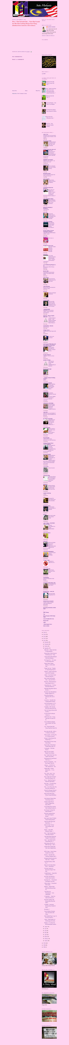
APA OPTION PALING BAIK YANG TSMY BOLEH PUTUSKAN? (51, 225)
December (47, 642)
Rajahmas (45, 484)
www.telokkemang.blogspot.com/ (49, 265)
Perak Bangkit (46, 437)
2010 (44, 943)
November (47, 644)
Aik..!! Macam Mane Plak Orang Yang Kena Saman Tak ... (50, 728)
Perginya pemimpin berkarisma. (52, 293)
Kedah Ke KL (46, 165)
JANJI (44, 379)
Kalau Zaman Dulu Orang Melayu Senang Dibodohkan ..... (50, 795)
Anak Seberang (46, 286)
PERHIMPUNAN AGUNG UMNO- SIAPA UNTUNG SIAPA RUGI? (48, 311)
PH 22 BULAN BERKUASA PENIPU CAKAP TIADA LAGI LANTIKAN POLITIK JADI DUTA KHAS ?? (49, 192)
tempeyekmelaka (46, 427)
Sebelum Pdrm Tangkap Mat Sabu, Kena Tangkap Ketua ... (50, 848)
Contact (44, 494)
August (46, 926)
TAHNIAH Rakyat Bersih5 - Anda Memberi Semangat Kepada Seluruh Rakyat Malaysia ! (52, 320)
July (45, 928)
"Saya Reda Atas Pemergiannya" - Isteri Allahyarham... (49, 893)
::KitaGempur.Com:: (47, 624)
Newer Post (14, 90)
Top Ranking (46, 577)
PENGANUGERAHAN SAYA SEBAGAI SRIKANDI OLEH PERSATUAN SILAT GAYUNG (49, 545)
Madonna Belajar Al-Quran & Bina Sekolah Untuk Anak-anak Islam (52, 487)
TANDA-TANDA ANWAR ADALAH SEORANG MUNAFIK (48, 603)
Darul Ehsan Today (47, 141)
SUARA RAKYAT (47, 354)
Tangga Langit (46, 560)
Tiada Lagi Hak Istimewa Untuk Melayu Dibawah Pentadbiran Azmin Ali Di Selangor (52, 304)
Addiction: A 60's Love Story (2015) (48, 356)
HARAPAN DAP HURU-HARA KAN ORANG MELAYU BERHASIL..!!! (52, 422)
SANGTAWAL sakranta (48, 325)
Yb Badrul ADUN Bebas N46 (49, 582)
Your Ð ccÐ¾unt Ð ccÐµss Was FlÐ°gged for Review (49, 175)
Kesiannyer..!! (47, 909)
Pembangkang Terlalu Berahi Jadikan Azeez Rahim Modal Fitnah (48, 273)
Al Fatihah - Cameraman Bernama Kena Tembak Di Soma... (50, 906)
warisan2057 (45, 466)
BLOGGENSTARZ (47, 369)
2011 (44, 640)
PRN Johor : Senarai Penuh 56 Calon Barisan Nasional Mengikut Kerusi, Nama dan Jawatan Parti (49, 153)
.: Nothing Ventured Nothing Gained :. (49, 378)
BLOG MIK (46, 271)
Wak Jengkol (46, 277)
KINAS (44, 514)
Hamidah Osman (46, 505)
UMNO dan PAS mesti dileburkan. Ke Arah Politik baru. (49, 439)
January (46, 940)
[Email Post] (31, 51)
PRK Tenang (46, 612)
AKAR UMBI (46, 300)
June (46, 930)
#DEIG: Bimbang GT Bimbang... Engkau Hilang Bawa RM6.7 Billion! (52, 386)
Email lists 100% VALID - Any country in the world (49, 161)
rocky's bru (45, 134)
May (46, 932)
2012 (44, 638)
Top (44, 614)
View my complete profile (48, 35)
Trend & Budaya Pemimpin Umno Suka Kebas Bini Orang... (49, 913)
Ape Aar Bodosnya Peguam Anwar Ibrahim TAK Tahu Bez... (50, 723)
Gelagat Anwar (46, 330)
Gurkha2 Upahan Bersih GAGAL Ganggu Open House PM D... (49, 803)
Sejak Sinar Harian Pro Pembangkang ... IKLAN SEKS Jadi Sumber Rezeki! (52, 479)
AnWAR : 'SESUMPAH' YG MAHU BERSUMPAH (52, 527)
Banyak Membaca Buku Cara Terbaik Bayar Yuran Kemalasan (52, 201)
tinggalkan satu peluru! (48, 159)
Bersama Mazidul (47, 454)
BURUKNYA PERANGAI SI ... (52, 562)
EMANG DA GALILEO (48, 601)
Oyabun (45, 335)
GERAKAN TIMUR (47, 383)
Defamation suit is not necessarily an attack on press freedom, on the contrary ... (49, 136)
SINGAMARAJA (46, 532)
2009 (44, 945)
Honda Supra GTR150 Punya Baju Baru (48, 267)
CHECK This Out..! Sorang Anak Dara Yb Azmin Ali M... (49, 718)
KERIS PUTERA (47, 360)
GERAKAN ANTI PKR (48, 403)
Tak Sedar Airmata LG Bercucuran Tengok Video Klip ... (49, 870)
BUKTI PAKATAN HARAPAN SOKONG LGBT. (49, 288)
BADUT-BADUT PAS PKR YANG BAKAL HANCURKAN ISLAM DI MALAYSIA (49, 431)
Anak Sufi (45, 412)
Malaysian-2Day (46, 475)
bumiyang (45, 254)
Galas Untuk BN (46, 568)
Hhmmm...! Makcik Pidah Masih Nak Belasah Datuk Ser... (49, 888)
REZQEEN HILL (47, 173)
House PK (45, 212)
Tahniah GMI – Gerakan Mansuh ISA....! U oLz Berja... (49, 770)
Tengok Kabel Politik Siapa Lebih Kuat (49, 331)
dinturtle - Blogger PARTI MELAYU (48, 316)
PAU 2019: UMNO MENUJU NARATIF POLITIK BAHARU (52, 249)
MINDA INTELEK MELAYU (49, 149)
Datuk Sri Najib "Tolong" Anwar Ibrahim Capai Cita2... (49, 826)
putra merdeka (46, 179)
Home (26, 90)
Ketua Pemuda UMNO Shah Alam (49, 616)
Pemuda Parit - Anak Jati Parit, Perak (48, 592)
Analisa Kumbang (47, 493)
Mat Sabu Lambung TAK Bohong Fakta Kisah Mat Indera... (49, 901)
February (46, 938)
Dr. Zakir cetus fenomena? (51, 337)
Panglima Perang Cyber (48, 245)
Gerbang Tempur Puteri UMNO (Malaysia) (48, 443)
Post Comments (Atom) (22, 93)
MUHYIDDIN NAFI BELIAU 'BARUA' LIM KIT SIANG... (52, 349)
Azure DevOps (46, 209)
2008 (44, 947)
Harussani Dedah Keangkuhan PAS (52, 594)
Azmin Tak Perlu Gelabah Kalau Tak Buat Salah (52, 280)
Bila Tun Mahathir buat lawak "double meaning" (52, 167)
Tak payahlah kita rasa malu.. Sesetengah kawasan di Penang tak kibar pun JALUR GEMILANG (49, 448)
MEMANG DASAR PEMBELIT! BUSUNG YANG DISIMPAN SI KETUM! (49, 414)
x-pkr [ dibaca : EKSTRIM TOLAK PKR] (49, 523)
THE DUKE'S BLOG (47, 221)
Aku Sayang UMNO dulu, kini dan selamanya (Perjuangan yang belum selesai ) (49, 345)
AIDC (44, 622)
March (46, 936)
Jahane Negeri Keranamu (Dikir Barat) (52, 571)
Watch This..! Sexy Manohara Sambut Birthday (49, 125)
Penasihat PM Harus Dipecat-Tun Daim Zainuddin (52, 499)
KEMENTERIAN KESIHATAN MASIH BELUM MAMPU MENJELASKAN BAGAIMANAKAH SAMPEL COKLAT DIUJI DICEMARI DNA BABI (49, 459)
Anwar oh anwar (52, 467)
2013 (44, 636)
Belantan (45, 291)
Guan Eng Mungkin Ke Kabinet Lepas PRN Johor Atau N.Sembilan (52, 143)
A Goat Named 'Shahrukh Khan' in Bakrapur (52, 508)
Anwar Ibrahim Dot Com (48, 618)
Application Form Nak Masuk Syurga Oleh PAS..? (49, 83)
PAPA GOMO (46, 626)
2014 (44, 634)
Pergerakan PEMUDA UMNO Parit (49, 608)
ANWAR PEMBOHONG (48, 551)
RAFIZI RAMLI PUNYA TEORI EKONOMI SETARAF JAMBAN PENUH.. (52, 407)
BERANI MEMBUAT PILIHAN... (47, 208)
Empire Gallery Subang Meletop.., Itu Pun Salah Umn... (49, 665)
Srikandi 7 (45, 541)
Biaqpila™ (45, 237)
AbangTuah (45, 392)
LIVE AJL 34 (51, 238)
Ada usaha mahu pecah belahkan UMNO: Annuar (49, 233)
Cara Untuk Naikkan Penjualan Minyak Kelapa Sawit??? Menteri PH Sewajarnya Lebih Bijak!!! (49, 258)
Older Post (38, 90)
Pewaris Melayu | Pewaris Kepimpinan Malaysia (48, 231)
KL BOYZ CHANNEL (48, 418)
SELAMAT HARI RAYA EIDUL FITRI (52, 516)
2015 (44, 632)
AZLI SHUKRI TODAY (48, 198)
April (46, 934)
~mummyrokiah (46, 309)
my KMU (44, 73)
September (47, 648)
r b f (44, 497)
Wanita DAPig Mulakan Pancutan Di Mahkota (52, 181)
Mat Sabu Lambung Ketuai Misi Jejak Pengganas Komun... (49, 815)
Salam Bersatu (46, 327)
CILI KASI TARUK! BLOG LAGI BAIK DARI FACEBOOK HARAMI (52, 216)
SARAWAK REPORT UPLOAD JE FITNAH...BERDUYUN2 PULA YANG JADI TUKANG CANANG (49, 396)
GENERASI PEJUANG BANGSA (48, 188)
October (46, 646)
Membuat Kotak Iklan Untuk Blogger (48, 579)
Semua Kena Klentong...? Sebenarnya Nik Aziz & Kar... (49, 697)
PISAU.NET (45, 620)
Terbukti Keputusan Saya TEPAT (52, 584)
